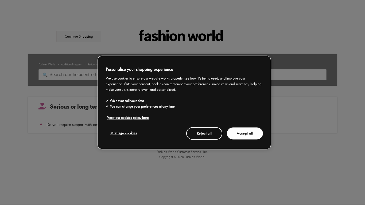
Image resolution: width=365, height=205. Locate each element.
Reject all (204, 133)
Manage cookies (123, 133)
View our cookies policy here (128, 117)
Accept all (245, 133)
